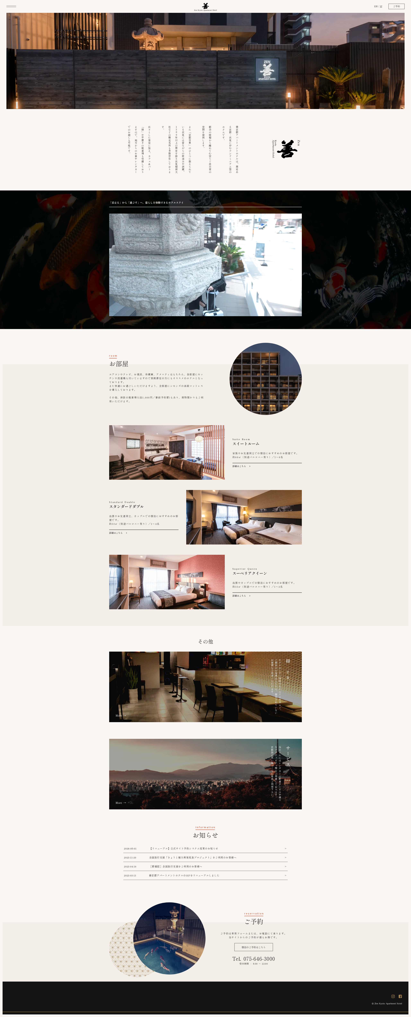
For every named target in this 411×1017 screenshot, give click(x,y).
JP (381, 6)
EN (376, 6)
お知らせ (205, 835)
